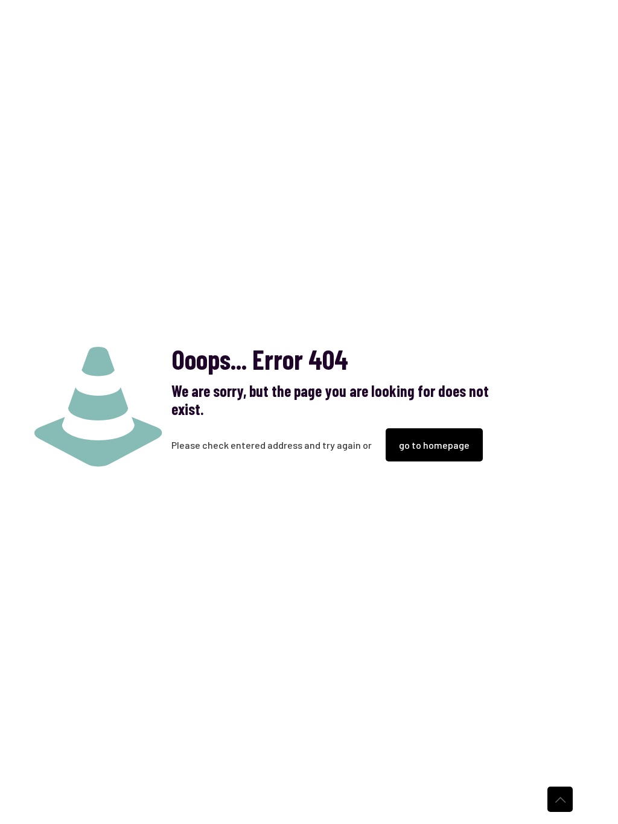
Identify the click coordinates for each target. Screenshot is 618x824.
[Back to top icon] (560, 799)
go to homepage (434, 445)
